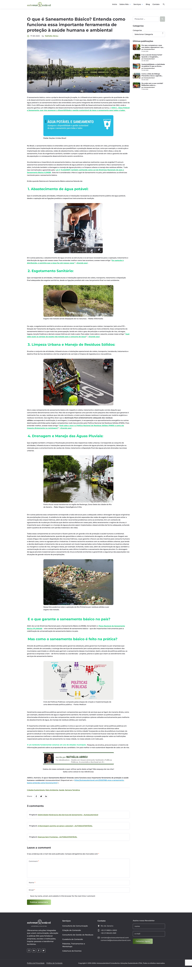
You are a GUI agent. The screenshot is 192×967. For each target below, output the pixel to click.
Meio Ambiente (52, 790)
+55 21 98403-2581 (108, 933)
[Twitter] (44, 950)
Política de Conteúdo (54, 963)
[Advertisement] (149, 105)
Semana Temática (72, 790)
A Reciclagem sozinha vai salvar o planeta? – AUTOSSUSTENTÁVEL (65, 826)
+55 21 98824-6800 (109, 930)
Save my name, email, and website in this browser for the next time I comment (62, 896)
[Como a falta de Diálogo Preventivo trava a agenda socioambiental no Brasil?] (136, 76)
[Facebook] (39, 950)
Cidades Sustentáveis (36, 790)
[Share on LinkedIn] (46, 796)
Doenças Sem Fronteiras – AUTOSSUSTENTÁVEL (57, 837)
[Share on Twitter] (41, 796)
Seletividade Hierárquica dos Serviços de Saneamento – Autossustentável (68, 815)
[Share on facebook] (36, 796)
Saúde (61, 790)
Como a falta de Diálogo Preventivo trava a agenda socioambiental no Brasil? (151, 75)
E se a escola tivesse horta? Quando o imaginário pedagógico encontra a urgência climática (152, 56)
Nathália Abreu (51, 36)
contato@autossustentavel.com (115, 938)
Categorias (137, 30)
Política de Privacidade (35, 963)
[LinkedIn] (34, 950)
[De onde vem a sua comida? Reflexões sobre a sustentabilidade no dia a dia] (136, 85)
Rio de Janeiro (107, 926)
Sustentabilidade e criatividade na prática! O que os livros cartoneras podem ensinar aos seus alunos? (153, 65)
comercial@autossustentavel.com (116, 940)
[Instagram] (29, 950)
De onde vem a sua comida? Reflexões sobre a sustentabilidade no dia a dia (152, 84)
